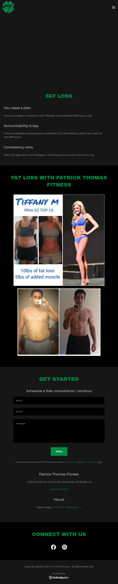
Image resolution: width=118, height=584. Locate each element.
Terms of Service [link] (89, 462)
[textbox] (59, 400)
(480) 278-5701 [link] (59, 489)
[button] (114, 7)
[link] (8, 7)
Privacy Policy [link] (70, 462)
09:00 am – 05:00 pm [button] (65, 507)
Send (59, 451)
